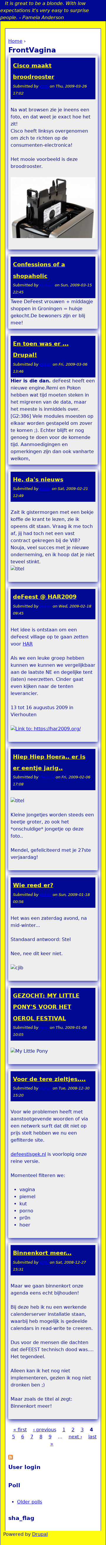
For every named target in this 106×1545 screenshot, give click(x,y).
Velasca (47, 777)
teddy (45, 488)
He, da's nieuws (38, 479)
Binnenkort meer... (42, 1252)
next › (75, 1437)
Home (15, 41)
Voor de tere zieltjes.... (49, 1079)
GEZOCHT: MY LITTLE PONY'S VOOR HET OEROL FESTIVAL (46, 1007)
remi (44, 86)
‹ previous (44, 1429)
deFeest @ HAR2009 (45, 596)
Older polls (29, 1502)
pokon (46, 364)
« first (20, 1429)
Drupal (40, 1534)
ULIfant (47, 285)
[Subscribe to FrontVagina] (10, 1458)
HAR (28, 644)
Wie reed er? (33, 885)
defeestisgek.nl (28, 1154)
